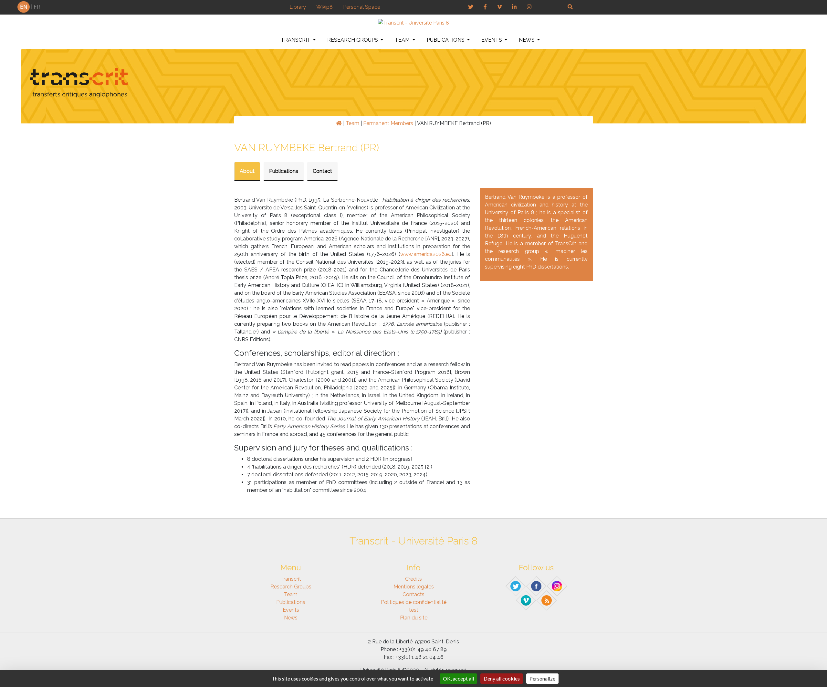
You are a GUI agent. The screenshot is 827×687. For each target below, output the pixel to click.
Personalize (542, 678)
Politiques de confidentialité (413, 602)
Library (297, 7)
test (413, 610)
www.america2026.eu (426, 254)
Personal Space (361, 7)
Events (492, 40)
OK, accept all (458, 678)
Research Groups (353, 40)
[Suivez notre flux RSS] (547, 600)
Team (403, 40)
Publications (446, 40)
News (527, 40)
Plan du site (413, 618)
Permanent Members (388, 123)
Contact (322, 171)
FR (37, 7)
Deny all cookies (502, 678)
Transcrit (296, 40)
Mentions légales (413, 587)
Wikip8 (324, 7)
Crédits (413, 579)
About (247, 171)
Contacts (413, 594)
